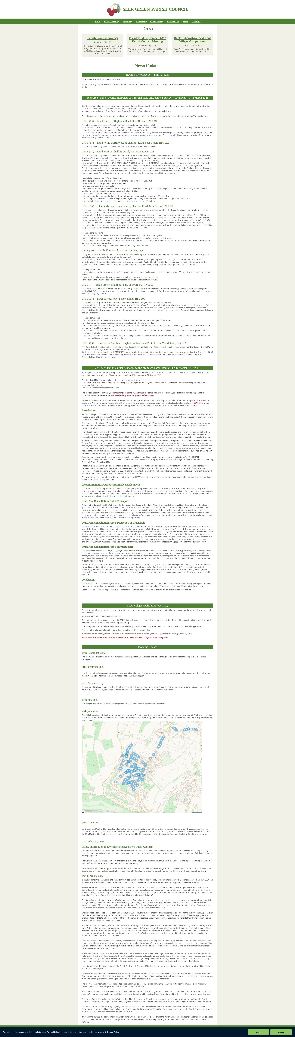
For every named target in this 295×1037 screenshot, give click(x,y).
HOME (97, 21)
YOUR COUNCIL (111, 21)
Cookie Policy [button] (113, 1032)
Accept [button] (281, 1032)
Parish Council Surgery (102, 38)
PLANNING (141, 21)
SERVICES (127, 21)
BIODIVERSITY (173, 21)
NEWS (185, 21)
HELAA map (198, 403)
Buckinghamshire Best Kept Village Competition (192, 40)
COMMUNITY (156, 21)
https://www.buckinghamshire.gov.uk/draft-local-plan (131, 395)
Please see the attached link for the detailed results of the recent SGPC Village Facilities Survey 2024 (125, 637)
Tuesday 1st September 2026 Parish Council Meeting (147, 40)
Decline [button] (258, 1032)
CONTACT (196, 21)
